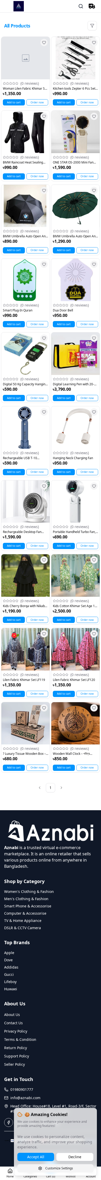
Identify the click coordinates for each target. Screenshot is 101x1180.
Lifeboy (10, 981)
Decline (74, 1156)
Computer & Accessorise (25, 913)
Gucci (9, 974)
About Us (12, 1014)
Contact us (13, 1022)
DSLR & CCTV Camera (22, 927)
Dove (8, 959)
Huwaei (10, 988)
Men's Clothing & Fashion (26, 898)
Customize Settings (59, 1168)
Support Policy (16, 1056)
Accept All (35, 1156)
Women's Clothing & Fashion (29, 891)
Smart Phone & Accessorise (27, 906)
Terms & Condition (20, 1039)
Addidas (11, 967)
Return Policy (15, 1047)
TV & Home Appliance (22, 920)
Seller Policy (14, 1064)
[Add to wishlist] (44, 42)
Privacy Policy (15, 1031)
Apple (9, 952)
